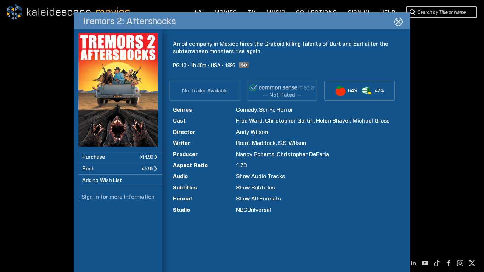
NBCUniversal (253, 209)
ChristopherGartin (289, 120)
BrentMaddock (256, 143)
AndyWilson (252, 132)
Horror (284, 109)
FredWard (249, 120)
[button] (120, 157)
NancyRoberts (255, 154)
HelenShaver (333, 120)
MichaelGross (371, 120)
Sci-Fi (266, 109)
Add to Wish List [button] (102, 180)
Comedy (246, 109)
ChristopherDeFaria (303, 154)
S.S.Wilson (292, 143)
